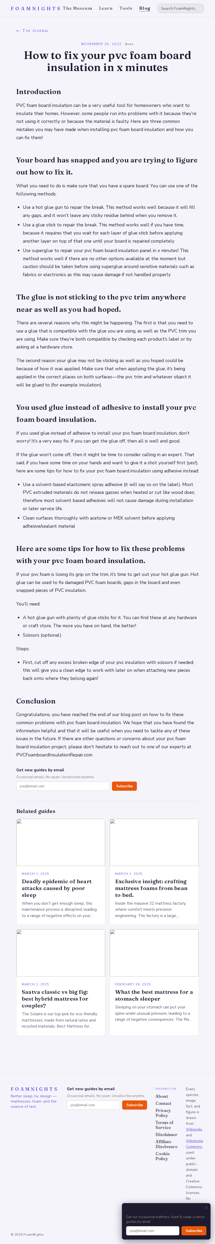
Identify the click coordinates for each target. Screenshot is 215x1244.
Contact (163, 1103)
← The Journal (32, 31)
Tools (126, 8)
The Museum (77, 8)
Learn (106, 8)
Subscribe (124, 786)
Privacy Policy (163, 1113)
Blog (144, 8)
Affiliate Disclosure (166, 1144)
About (161, 1096)
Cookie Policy (162, 1156)
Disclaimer (166, 1134)
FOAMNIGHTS (36, 9)
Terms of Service (164, 1125)
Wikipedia (194, 1129)
